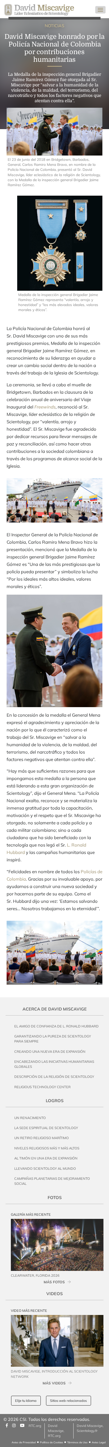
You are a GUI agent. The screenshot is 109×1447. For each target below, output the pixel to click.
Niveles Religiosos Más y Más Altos (46, 1148)
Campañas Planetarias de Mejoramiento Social (52, 1181)
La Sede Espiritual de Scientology (46, 1128)
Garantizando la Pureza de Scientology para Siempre (52, 1038)
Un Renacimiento (30, 1118)
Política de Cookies (51, 1442)
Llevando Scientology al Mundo (45, 1168)
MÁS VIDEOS (54, 1383)
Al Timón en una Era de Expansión (46, 1158)
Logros (54, 1100)
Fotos (55, 1197)
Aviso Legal (99, 1442)
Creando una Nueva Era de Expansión (49, 1051)
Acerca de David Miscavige (54, 1009)
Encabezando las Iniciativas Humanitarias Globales (54, 1064)
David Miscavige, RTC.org (56, 1430)
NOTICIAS (54, 25)
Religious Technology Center (42, 1087)
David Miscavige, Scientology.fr (90, 1428)
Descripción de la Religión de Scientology (54, 1076)
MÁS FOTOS (54, 1282)
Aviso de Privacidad (24, 1442)
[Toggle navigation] (100, 9)
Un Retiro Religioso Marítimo (41, 1138)
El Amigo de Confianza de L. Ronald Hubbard (56, 1026)
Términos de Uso (77, 1442)
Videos (54, 1293)
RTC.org (35, 1425)
